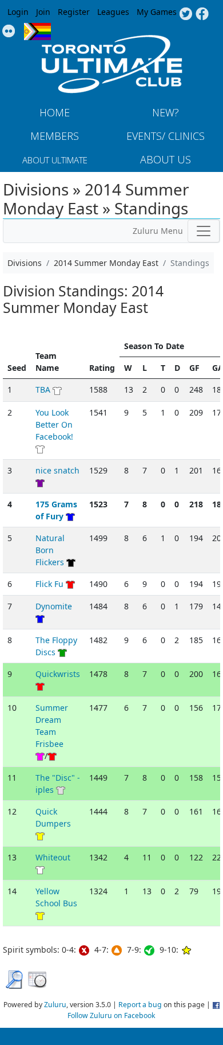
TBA (42, 389)
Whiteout (52, 857)
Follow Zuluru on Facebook (111, 1015)
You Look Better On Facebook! (54, 424)
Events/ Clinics (165, 136)
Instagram (9, 31)
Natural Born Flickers (50, 550)
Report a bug (140, 1004)
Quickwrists (57, 673)
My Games (157, 11)
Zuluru (55, 1004)
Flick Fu (49, 583)
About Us (165, 159)
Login (18, 11)
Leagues (113, 11)
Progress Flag (37, 31)
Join (43, 11)
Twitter (185, 14)
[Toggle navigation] (204, 231)
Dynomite (53, 606)
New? (165, 112)
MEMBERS (54, 136)
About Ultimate (54, 160)
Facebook (202, 14)
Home (54, 112)
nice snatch (57, 470)
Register (74, 11)
